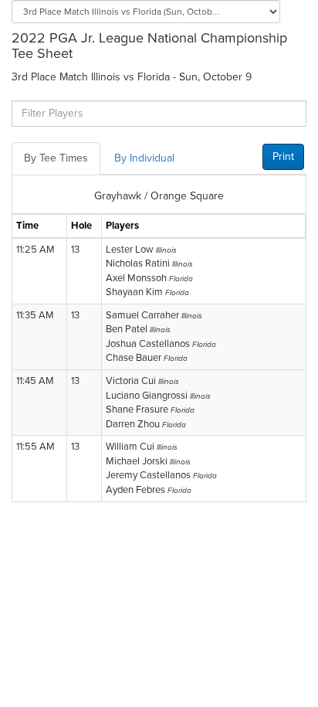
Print (283, 156)
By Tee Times (56, 158)
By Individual (144, 158)
